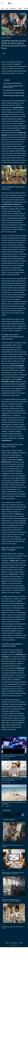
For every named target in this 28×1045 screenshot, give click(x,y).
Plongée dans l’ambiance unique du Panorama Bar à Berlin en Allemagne (11, 900)
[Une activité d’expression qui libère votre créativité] (14, 831)
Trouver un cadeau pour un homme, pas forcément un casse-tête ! (11, 779)
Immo (3, 924)
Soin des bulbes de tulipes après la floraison (12, 83)
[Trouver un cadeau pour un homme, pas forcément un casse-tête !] (14, 769)
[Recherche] (25, 3)
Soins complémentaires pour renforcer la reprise (13, 90)
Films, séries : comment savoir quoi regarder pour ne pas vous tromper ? (13, 755)
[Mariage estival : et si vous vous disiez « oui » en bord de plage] (14, 793)
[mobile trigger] (2, 3)
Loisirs (3, 53)
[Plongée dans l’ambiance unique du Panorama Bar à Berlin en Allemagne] (14, 886)
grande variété (18, 107)
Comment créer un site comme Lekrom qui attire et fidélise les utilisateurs (13, 873)
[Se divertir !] (10, 3)
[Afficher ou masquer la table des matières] (17, 80)
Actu (2, 782)
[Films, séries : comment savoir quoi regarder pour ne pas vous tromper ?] (14, 745)
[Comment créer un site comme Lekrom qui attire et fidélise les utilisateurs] (14, 859)
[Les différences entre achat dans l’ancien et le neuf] (14, 913)
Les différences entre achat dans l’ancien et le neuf (13, 927)
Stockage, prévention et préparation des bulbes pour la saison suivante (13, 86)
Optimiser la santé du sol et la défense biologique (13, 93)
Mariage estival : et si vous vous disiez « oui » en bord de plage (13, 803)
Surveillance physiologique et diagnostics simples (13, 95)
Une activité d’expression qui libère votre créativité (12, 845)
